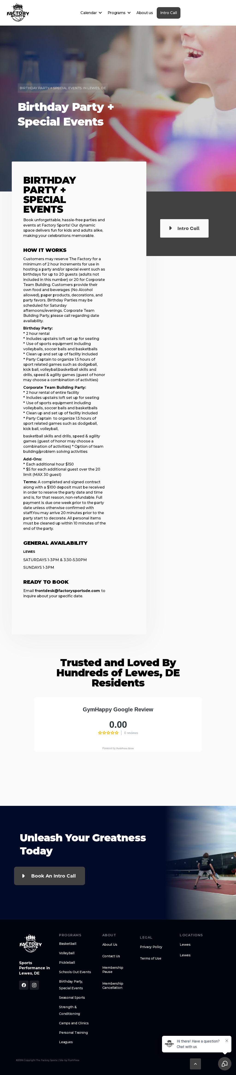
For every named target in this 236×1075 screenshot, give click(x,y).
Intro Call (168, 13)
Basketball (67, 944)
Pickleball (67, 962)
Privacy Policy (151, 947)
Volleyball (66, 953)
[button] (91, 12)
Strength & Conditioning (69, 1010)
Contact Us (111, 956)
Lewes (185, 944)
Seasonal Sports (72, 997)
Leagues (66, 1042)
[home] (18, 12)
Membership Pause (112, 970)
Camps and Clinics (73, 1023)
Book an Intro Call (53, 876)
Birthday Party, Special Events (71, 984)
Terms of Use (150, 958)
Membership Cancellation (112, 985)
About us (144, 13)
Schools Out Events (75, 972)
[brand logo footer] (30, 944)
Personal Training (73, 1033)
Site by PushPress (69, 1060)
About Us (109, 944)
